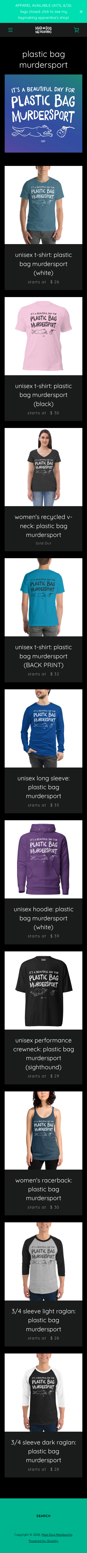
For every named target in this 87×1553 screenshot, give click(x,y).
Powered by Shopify (43, 1541)
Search (43, 1516)
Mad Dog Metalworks (57, 1534)
